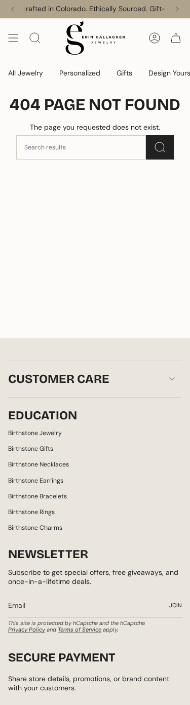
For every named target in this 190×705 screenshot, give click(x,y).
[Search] (160, 147)
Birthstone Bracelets (37, 496)
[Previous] (12, 9)
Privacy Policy (26, 629)
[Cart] (175, 38)
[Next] (177, 9)
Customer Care (58, 379)
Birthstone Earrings (35, 481)
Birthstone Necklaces (38, 464)
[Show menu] (13, 38)
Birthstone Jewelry (35, 433)
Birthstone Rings (31, 512)
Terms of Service (79, 629)
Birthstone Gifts (30, 449)
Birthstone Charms (35, 528)
